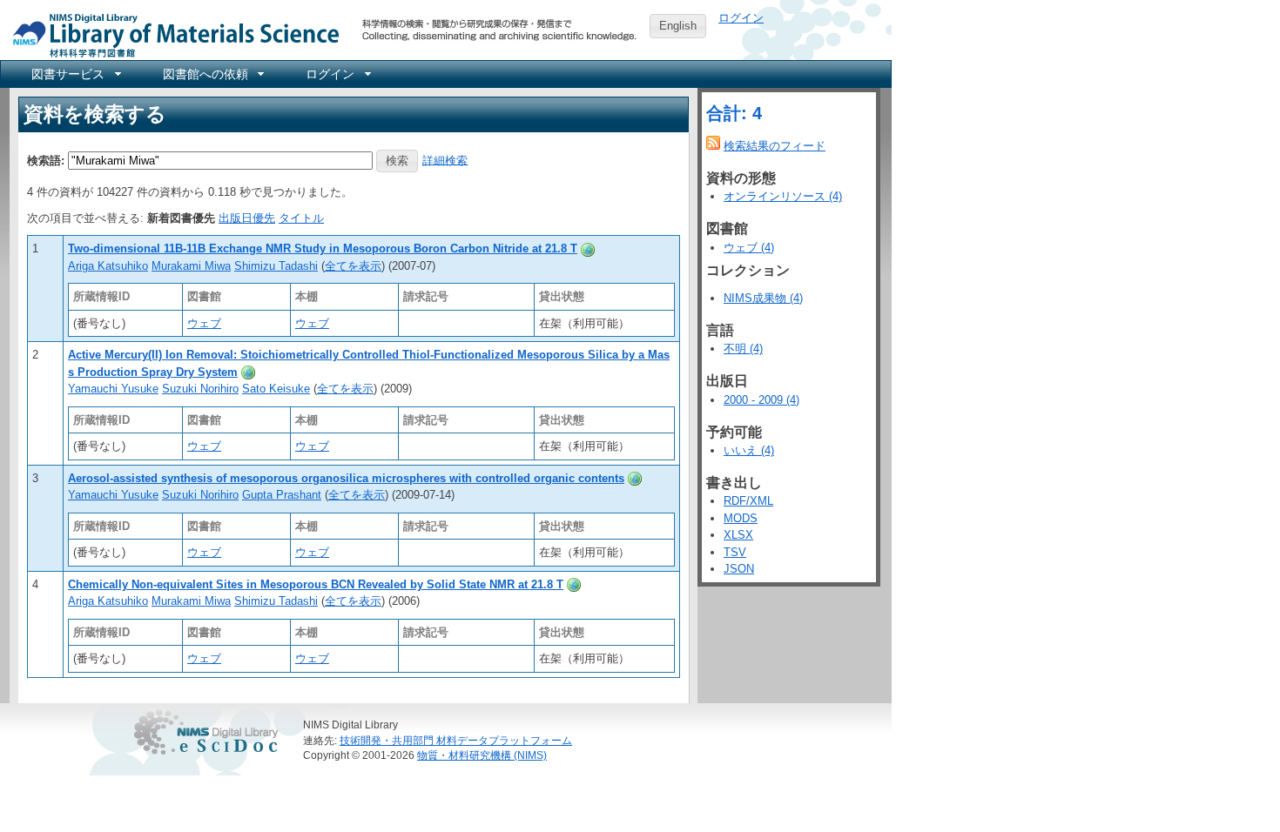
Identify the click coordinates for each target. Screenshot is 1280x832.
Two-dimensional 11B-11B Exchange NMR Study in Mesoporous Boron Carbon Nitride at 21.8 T (322, 248)
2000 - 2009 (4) (761, 399)
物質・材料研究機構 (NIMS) (482, 755)
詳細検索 (445, 159)
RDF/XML (748, 500)
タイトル (301, 218)
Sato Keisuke (276, 388)
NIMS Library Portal (171, 34)
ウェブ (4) (749, 247)
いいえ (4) (749, 450)
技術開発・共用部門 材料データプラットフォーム (456, 740)
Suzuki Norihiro (200, 388)
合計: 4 (734, 113)
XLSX (738, 534)
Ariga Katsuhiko (108, 265)
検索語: (45, 159)
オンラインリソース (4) (783, 196)
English (678, 25)
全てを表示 (353, 265)
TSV (735, 552)
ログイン (741, 17)
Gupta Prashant (281, 494)
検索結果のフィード (774, 145)
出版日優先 (247, 218)
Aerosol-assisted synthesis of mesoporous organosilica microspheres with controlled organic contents (346, 478)
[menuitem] (74, 74)
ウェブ (204, 323)
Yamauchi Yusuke (113, 388)
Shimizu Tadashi (276, 265)
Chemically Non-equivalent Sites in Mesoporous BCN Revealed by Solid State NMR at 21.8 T (315, 584)
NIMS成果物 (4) (763, 298)
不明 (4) (743, 348)
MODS (741, 518)
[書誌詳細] (588, 248)
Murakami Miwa (191, 265)
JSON (739, 568)
